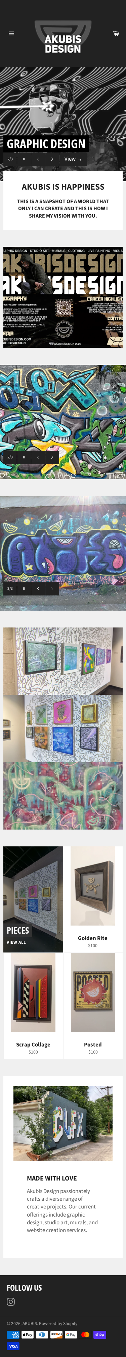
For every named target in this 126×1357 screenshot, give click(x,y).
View (73, 159)
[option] (63, 124)
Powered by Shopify (58, 1323)
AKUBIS (30, 1323)
